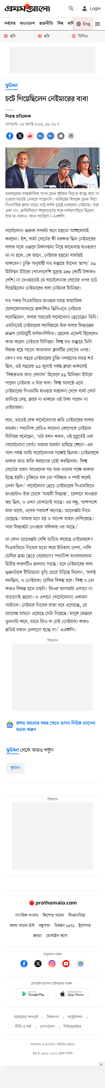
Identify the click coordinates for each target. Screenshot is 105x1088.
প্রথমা (37, 936)
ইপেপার (85, 926)
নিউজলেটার (72, 1026)
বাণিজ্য (73, 23)
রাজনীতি (46, 23)
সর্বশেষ (10, 23)
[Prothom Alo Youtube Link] (69, 964)
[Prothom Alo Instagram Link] (55, 964)
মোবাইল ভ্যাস (57, 936)
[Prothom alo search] (71, 8)
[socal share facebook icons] (10, 139)
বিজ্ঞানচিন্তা (77, 915)
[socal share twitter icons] (21, 139)
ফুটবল (11, 86)
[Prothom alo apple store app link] (72, 994)
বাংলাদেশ (27, 23)
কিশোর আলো (53, 915)
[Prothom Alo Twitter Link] (41, 964)
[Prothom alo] (27, 8)
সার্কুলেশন (75, 1017)
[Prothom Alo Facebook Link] (27, 964)
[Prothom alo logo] (52, 904)
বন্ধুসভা (44, 926)
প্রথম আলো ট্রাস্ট (22, 926)
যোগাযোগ (47, 1026)
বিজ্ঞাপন (53, 1017)
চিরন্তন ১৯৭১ (64, 926)
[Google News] (80, 964)
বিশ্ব (60, 23)
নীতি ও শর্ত (23, 1026)
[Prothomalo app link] (33, 994)
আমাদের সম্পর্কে (26, 1017)
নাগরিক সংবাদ (26, 915)
